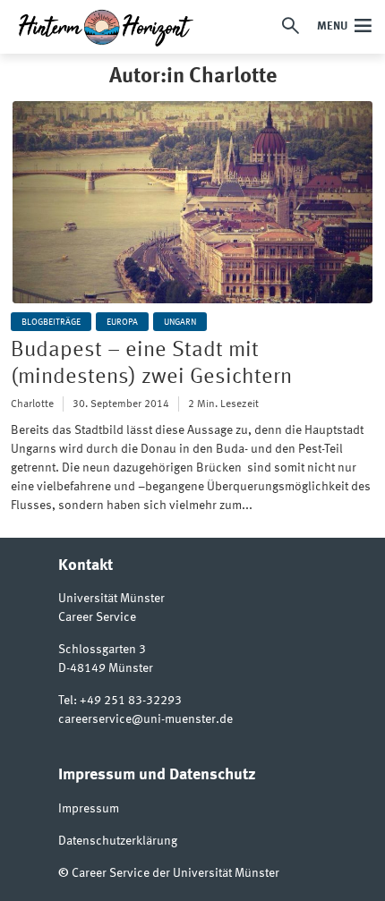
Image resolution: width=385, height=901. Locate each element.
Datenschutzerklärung (117, 841)
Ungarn (180, 322)
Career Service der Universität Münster (175, 873)
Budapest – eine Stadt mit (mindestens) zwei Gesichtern (151, 364)
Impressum (88, 809)
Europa (122, 322)
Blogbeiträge (51, 322)
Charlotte (32, 404)
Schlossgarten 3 (102, 649)
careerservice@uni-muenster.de (145, 719)
